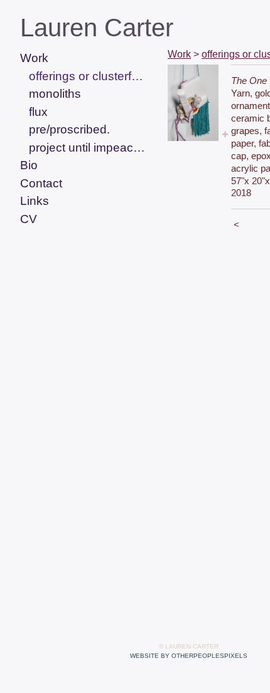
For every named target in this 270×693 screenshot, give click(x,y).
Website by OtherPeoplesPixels (188, 655)
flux (38, 111)
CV (28, 219)
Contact (41, 183)
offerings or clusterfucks (87, 76)
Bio (29, 165)
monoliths (55, 93)
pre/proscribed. (69, 129)
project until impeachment (87, 147)
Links (34, 200)
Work (34, 58)
